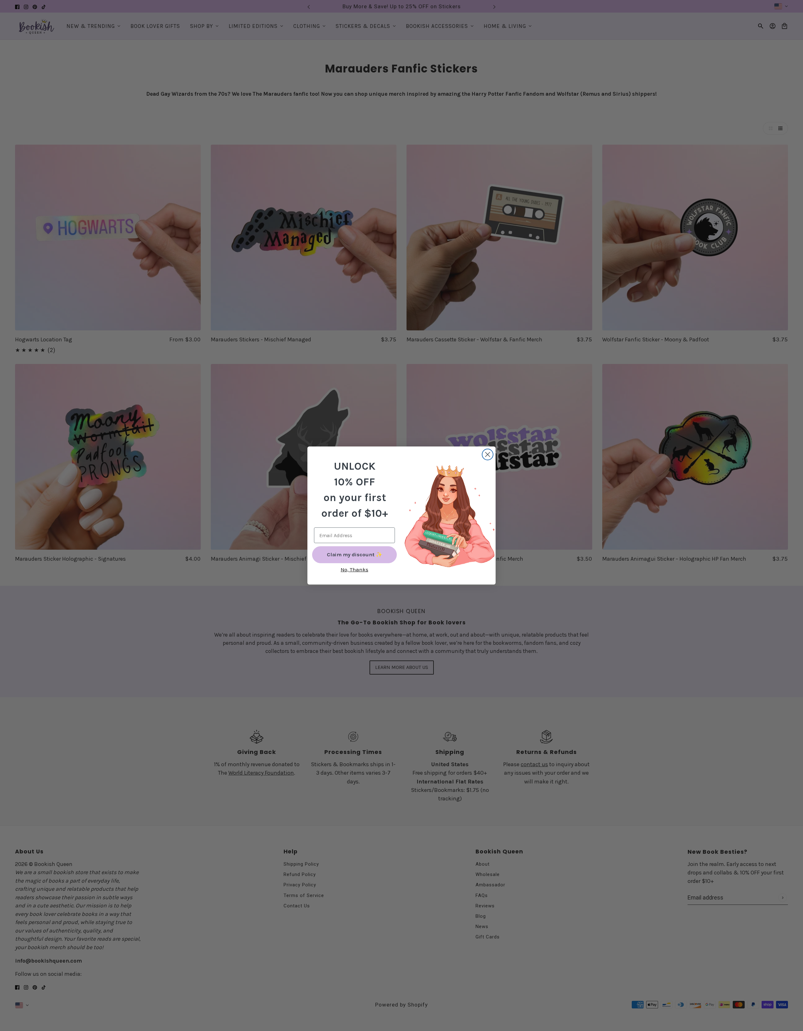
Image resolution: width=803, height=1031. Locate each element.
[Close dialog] (487, 454)
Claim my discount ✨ (354, 555)
